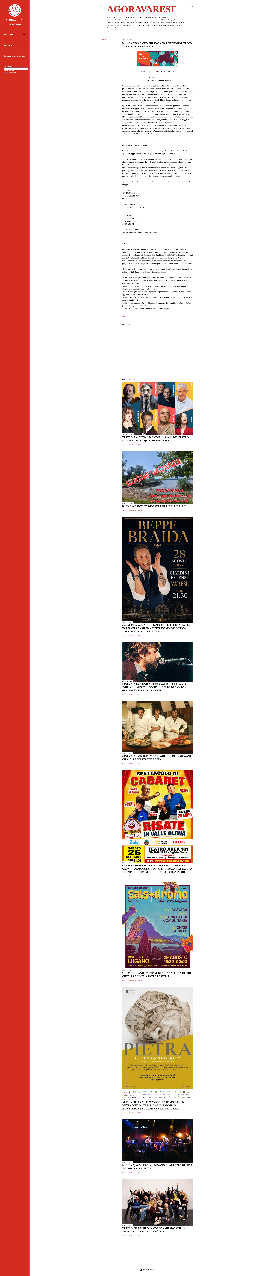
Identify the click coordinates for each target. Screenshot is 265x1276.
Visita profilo (14, 24)
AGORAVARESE (142, 9)
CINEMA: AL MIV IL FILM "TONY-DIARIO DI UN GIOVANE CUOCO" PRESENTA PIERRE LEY (156, 758)
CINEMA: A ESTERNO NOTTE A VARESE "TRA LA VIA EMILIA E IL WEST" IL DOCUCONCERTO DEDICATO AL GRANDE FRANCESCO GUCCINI (155, 687)
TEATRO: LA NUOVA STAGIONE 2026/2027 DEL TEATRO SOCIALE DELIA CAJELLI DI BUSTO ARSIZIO (155, 439)
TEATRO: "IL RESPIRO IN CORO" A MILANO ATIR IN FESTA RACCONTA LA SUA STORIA (154, 1230)
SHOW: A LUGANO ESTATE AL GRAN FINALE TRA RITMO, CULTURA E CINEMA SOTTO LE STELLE (157, 974)
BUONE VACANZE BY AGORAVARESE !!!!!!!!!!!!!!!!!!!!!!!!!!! (154, 506)
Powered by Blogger (149, 1269)
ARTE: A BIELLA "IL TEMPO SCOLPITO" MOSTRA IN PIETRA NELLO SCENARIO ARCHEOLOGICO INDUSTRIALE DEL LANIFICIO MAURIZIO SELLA (153, 1105)
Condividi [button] (102, 39)
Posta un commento (135, 444)
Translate (12, 73)
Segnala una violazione (14, 56)
